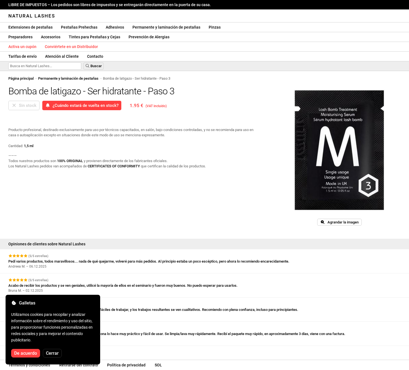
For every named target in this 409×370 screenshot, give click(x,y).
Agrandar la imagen (342, 222)
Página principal (21, 78)
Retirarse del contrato (78, 365)
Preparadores (20, 37)
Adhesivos (115, 27)
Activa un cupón (22, 46)
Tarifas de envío (22, 56)
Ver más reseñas (22, 351)
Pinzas (215, 27)
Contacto (95, 56)
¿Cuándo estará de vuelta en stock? (84, 105)
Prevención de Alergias (149, 37)
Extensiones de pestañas (30, 27)
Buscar (96, 66)
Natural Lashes (31, 16)
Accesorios (50, 37)
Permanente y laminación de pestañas (166, 27)
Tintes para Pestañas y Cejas (94, 37)
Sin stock (26, 105)
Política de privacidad (126, 365)
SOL (158, 365)
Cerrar (52, 353)
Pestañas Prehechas (79, 27)
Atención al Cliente (62, 56)
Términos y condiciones (29, 365)
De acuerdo (25, 353)
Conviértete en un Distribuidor (71, 46)
